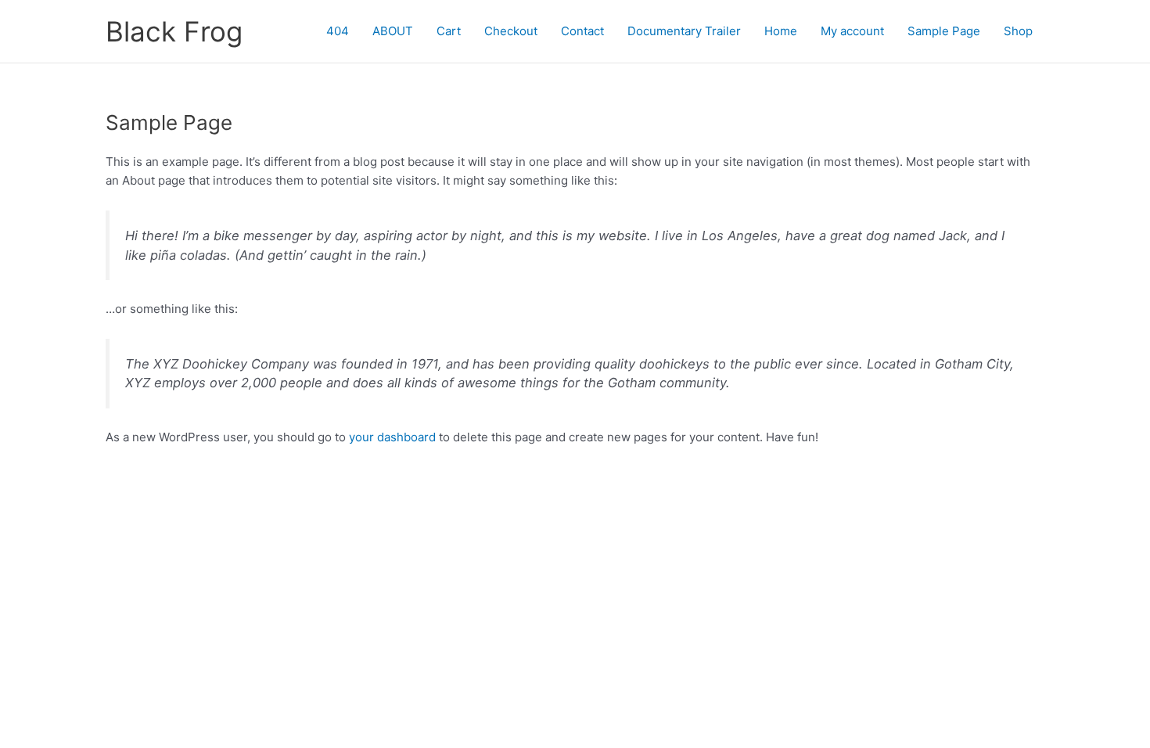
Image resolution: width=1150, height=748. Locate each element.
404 (337, 30)
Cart (449, 30)
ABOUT (392, 30)
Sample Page (943, 30)
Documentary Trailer (684, 30)
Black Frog (174, 31)
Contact (582, 30)
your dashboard (392, 437)
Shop (1018, 30)
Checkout (510, 30)
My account (852, 30)
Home (780, 30)
